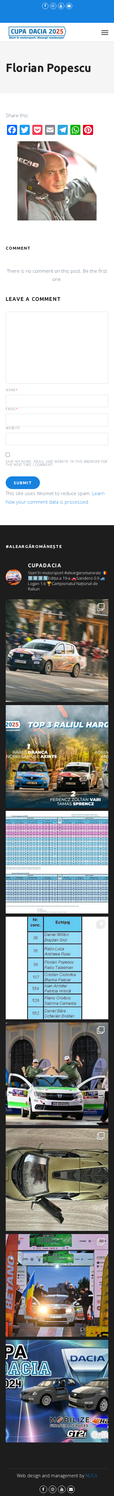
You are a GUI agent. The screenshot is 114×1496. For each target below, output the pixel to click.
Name (12, 390)
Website (13, 428)
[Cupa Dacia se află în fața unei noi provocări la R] (57, 968)
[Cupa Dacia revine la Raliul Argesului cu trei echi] (57, 1285)
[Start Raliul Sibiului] (57, 1073)
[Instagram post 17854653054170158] (57, 1391)
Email (12, 409)
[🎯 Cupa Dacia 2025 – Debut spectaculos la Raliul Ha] (57, 756)
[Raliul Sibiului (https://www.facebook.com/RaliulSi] (57, 1179)
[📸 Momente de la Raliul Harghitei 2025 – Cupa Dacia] (57, 650)
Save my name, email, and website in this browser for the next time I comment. (56, 463)
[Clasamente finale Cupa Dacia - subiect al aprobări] (57, 862)
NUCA (91, 1476)
